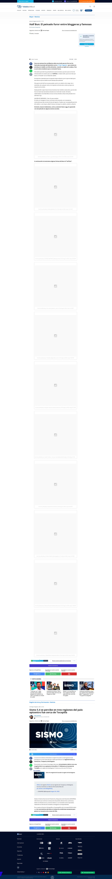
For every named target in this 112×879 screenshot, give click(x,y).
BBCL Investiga (61, 10)
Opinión (54, 10)
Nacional (25, 10)
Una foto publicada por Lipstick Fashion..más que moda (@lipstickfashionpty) (50, 457)
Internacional (31, 10)
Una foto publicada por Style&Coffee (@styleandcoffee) (47, 655)
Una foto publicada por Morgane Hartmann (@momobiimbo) (47, 407)
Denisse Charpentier (35, 27)
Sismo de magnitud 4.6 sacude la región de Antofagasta (60, 772)
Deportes (43, 10)
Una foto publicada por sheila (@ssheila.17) (47, 209)
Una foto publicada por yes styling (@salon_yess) (47, 308)
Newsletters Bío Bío (58, 1)
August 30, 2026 (55, 790)
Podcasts (19, 10)
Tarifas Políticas (20, 870)
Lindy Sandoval (37, 715)
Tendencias (49, 10)
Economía (38, 10)
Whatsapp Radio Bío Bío (88, 871)
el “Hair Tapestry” (62, 65)
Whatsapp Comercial (65, 871)
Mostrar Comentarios (53, 665)
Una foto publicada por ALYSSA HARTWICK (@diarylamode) (47, 258)
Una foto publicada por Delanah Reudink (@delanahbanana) (47, 605)
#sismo (49, 784)
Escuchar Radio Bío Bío (87, 1)
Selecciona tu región (23, 1)
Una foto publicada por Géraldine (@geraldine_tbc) (47, 357)
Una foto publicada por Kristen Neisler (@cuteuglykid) (48, 556)
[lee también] (39, 775)
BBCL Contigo (68, 10)
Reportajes (19, 862)
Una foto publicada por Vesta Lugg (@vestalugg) (48, 156)
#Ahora (39, 784)
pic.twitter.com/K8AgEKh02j (44, 787)
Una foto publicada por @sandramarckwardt (47, 506)
